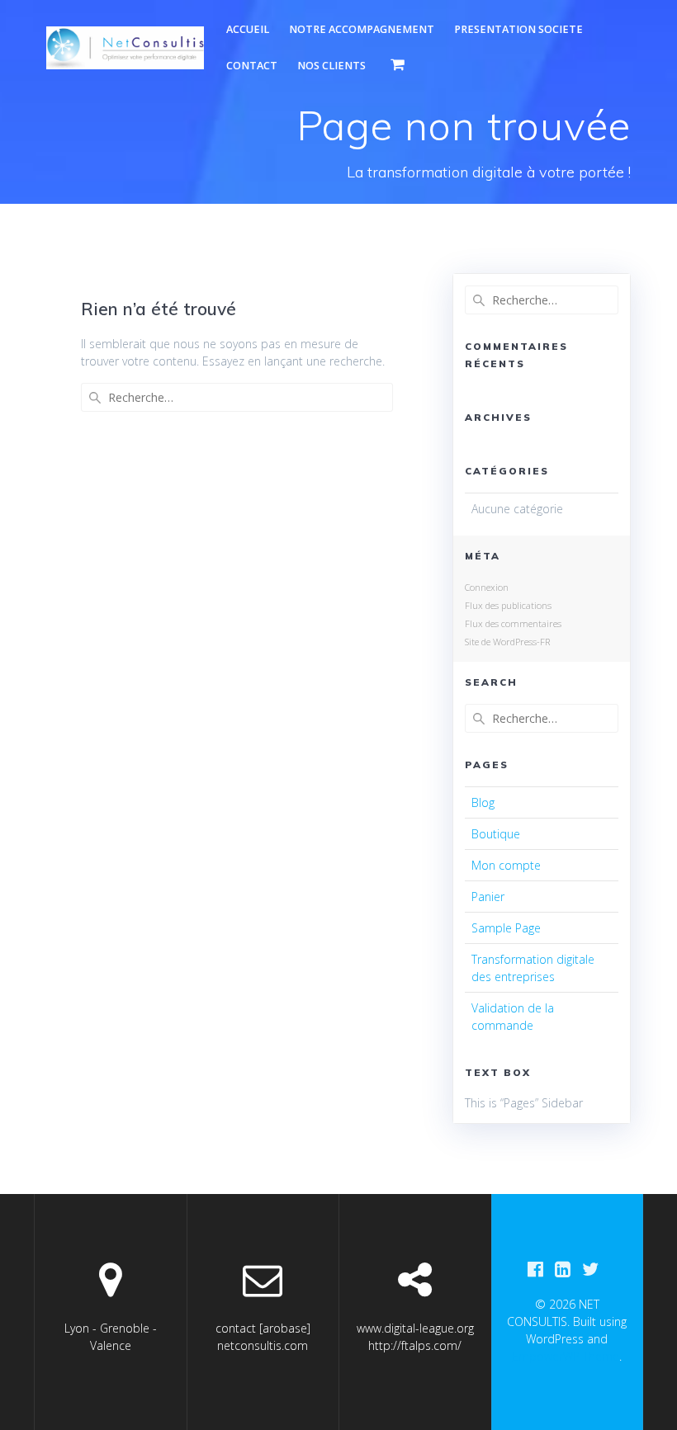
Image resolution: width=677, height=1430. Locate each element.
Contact (251, 66)
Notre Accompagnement (361, 29)
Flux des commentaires (513, 623)
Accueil (247, 29)
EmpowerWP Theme (565, 1356)
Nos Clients (331, 66)
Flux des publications (508, 605)
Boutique (495, 834)
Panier (487, 896)
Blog (483, 802)
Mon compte (506, 865)
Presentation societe (518, 29)
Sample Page (506, 928)
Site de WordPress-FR (507, 641)
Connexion (487, 587)
